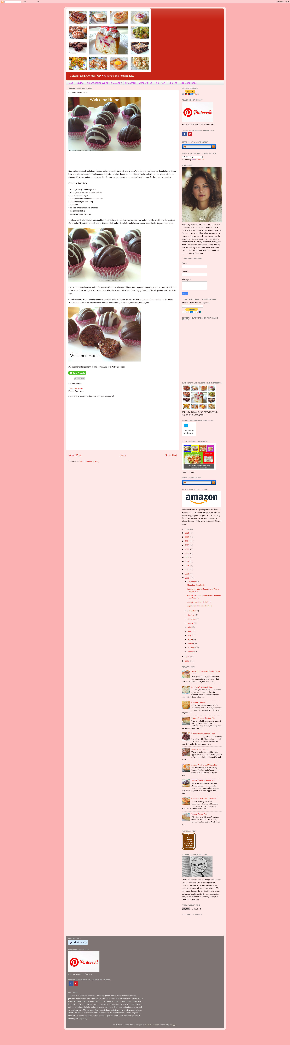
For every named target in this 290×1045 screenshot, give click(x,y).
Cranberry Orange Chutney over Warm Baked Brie (203, 590)
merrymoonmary (152, 1024)
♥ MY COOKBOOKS (189, 83)
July (189, 627)
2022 (187, 549)
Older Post (171, 455)
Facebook (184, 134)
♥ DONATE (173, 83)
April (189, 639)
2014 (187, 656)
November (191, 610)
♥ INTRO (80, 83)
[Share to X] (80, 378)
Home (122, 455)
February (191, 647)
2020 (187, 557)
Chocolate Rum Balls (195, 585)
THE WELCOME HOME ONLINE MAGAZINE (104, 83)
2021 (187, 553)
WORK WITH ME (145, 83)
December (191, 581)
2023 (187, 545)
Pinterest (190, 134)
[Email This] (75, 378)
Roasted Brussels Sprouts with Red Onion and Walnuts (204, 596)
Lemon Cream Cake (199, 814)
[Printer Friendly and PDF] (77, 373)
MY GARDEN (130, 83)
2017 (187, 569)
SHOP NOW (160, 83)
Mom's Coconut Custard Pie (203, 718)
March (190, 643)
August (190, 623)
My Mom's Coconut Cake (202, 686)
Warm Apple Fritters (199, 749)
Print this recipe (76, 388)
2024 (187, 541)
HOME (70, 83)
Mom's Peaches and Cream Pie (204, 764)
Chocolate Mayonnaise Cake (203, 733)
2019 (187, 561)
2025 (187, 537)
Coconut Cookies (198, 702)
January (190, 651)
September (192, 619)
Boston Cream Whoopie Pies (203, 780)
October (191, 614)
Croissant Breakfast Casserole (203, 798)
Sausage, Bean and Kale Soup (199, 601)
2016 (187, 573)
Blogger (173, 1024)
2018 (187, 565)
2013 (187, 660)
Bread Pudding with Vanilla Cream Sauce (205, 672)
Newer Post (74, 455)
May (189, 635)
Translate (200, 159)
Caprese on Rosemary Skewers (199, 605)
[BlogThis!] (78, 378)
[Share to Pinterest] (84, 378)
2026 (187, 532)
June (189, 631)
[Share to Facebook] (82, 378)
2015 (187, 577)
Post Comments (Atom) (89, 461)
